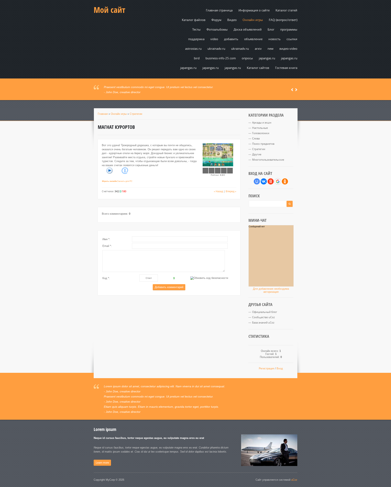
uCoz (294, 479)
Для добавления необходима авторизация (271, 290)
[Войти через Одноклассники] (285, 181)
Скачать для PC (124, 181)
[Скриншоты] (218, 154)
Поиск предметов (263, 144)
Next (296, 89)
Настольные (260, 128)
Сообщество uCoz (263, 317)
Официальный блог (264, 312)
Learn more (102, 462)
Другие (256, 154)
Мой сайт (109, 9)
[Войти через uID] (257, 181)
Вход (280, 368)
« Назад (218, 191)
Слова (256, 138)
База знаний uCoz (263, 322)
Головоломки (260, 133)
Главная (103, 113)
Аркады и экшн (261, 122)
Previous (292, 89)
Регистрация (266, 368)
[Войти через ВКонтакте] (264, 181)
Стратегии (136, 113)
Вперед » (231, 191)
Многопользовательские (268, 159)
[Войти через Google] (278, 181)
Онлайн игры (119, 113)
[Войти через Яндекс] (271, 181)
